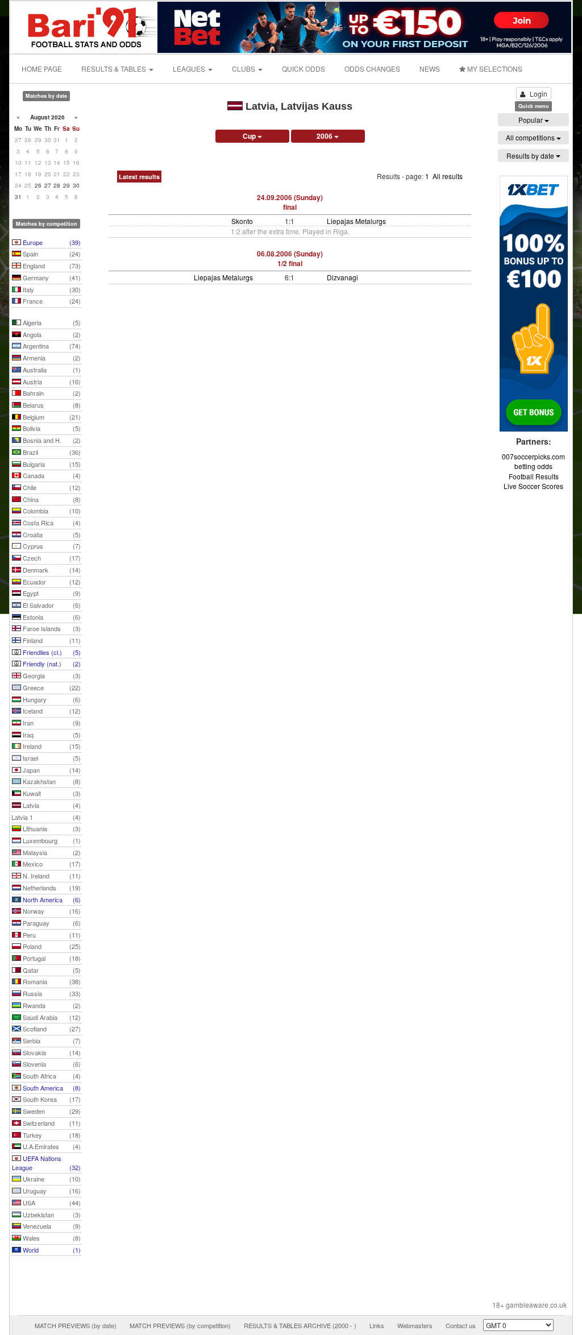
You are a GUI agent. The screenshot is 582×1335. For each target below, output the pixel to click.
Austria (51, 381)
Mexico (51, 863)
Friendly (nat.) (51, 663)
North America (51, 899)
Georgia (51, 675)
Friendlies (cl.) (51, 652)
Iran (51, 722)
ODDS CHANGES (372, 68)
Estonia (51, 616)
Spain (51, 253)
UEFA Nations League (46, 1163)
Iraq (51, 734)
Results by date (531, 155)
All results (448, 176)
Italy (51, 289)
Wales (51, 1237)
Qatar (51, 970)
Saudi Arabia (51, 1017)
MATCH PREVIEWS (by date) (76, 1325)
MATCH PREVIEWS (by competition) (180, 1325)
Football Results (534, 476)
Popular (531, 120)
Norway (51, 910)
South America (51, 1087)
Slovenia (51, 1063)
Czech (51, 557)
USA (51, 1202)
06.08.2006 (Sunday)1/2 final (290, 258)
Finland (51, 640)
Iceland (51, 710)
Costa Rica (51, 522)
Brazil (51, 452)
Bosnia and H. (51, 440)
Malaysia (51, 852)
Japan (51, 769)
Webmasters (415, 1325)
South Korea (51, 1099)
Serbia (51, 1040)
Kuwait (51, 793)
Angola (51, 334)
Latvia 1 (46, 817)
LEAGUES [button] (190, 68)
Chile (51, 487)
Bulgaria (51, 464)
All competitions (531, 137)
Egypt (51, 593)
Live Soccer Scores (533, 486)
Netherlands (51, 887)
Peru (51, 934)
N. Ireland (51, 875)
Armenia (51, 357)
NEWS (429, 68)
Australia (51, 369)
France (51, 300)
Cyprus (51, 545)
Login (538, 93)
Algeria (51, 322)
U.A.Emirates (51, 1146)
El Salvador (51, 605)
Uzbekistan (51, 1214)
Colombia (51, 510)
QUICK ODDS (303, 68)
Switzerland (51, 1122)
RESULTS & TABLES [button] (114, 68)
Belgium (51, 416)
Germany (51, 277)
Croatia (51, 534)
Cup (250, 136)
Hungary (51, 699)
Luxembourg (51, 840)
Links (376, 1325)
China (51, 499)
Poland (51, 946)
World (51, 1249)
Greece (51, 687)
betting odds (533, 466)
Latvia (51, 805)
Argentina (51, 345)
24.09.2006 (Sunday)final (290, 202)
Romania (51, 981)
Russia (51, 993)
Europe (51, 242)
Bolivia (51, 428)
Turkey (51, 1134)
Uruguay (51, 1190)
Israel (51, 757)
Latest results (139, 176)
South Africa (51, 1075)
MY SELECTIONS (493, 68)
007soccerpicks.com (533, 456)
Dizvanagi (342, 277)
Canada (51, 475)
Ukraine (51, 1178)
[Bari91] (85, 26)
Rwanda (51, 1005)
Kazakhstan (51, 781)
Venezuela (51, 1225)
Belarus (51, 404)
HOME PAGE (42, 68)
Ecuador (51, 581)
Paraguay (51, 922)
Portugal (51, 958)
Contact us (461, 1325)
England (51, 265)
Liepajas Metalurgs (356, 221)
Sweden (51, 1111)
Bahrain (51, 392)
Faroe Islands (51, 628)
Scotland (51, 1028)
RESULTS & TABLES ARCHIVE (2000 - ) (300, 1325)
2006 (325, 136)
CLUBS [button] (244, 68)
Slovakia (51, 1052)
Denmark (51, 569)
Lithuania (51, 828)
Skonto (242, 221)
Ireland (51, 746)
